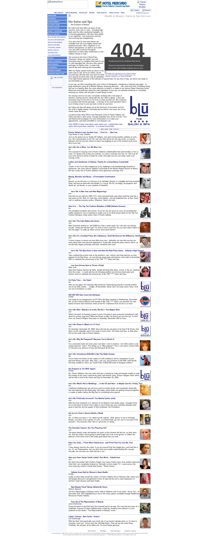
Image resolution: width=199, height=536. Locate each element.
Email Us (127, 531)
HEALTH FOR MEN (54, 45)
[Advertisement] (57, 129)
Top (132, 531)
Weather (92, 12)
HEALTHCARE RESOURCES (57, 37)
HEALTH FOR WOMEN (55, 42)
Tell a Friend (91, 531)
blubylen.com (115, 76)
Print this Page (115, 531)
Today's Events (114, 12)
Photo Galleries (102, 12)
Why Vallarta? (58, 12)
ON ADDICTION (53, 52)
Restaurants (83, 12)
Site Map (103, 531)
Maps (123, 12)
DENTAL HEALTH (53, 50)
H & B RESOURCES (54, 55)
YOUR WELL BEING (54, 47)
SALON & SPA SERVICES (56, 40)
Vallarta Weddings (71, 12)
